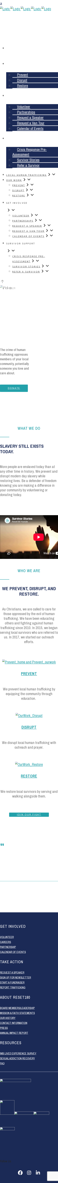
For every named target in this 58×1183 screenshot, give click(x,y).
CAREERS (5, 942)
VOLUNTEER (7, 937)
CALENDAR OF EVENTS (13, 952)
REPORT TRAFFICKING (12, 987)
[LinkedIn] (37, 1172)
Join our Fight (29, 815)
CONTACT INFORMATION (13, 1023)
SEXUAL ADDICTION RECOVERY (17, 1058)
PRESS (4, 1028)
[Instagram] (29, 1172)
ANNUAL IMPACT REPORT (14, 1033)
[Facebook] (20, 1172)
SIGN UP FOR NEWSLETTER (15, 977)
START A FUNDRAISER (12, 982)
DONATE (14, 388)
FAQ (2, 1063)
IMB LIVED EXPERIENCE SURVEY (18, 1053)
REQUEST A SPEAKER (12, 972)
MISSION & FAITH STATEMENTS (17, 1013)
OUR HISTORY (7, 1018)
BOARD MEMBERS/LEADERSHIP (17, 1008)
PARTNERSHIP (8, 947)
